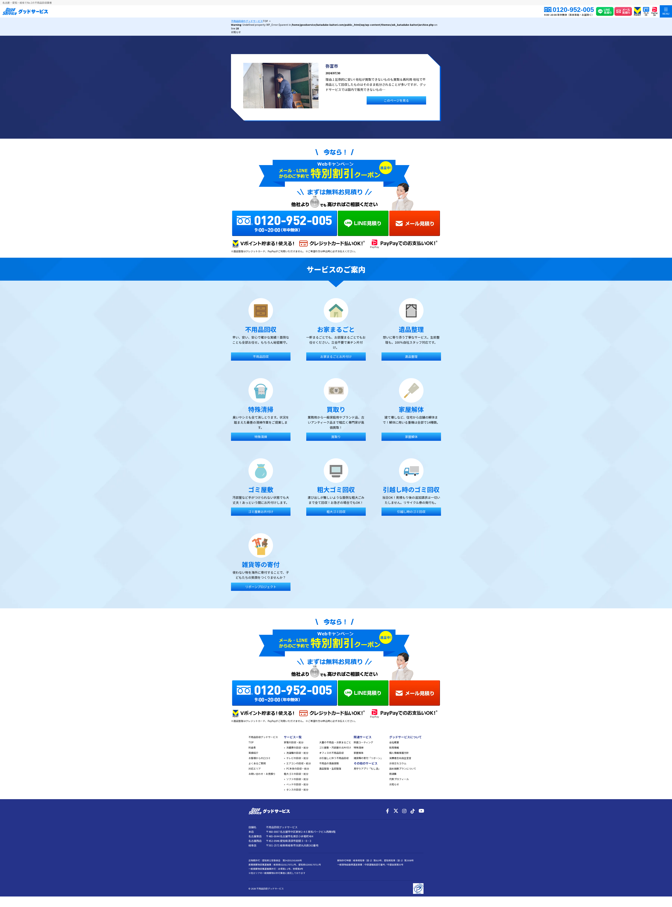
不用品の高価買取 (329, 763)
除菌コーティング (363, 742)
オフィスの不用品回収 (331, 753)
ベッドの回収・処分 (297, 784)
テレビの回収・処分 (297, 758)
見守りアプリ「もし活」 (367, 768)
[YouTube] (421, 811)
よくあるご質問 (257, 763)
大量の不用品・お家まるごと (335, 742)
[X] (395, 811)
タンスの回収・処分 (297, 789)
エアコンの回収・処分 (298, 763)
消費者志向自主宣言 (400, 758)
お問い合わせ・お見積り (261, 774)
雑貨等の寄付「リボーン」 (368, 758)
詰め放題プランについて (402, 768)
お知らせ (394, 784)
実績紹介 (253, 753)
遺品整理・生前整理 (330, 768)
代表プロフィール (399, 779)
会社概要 (394, 742)
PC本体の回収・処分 (297, 768)
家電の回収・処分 (293, 742)
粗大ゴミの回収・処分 (296, 774)
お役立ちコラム (397, 763)
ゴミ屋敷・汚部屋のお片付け (335, 747)
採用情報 (394, 747)
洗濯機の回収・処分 (297, 753)
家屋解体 (358, 753)
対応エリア (254, 768)
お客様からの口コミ (259, 758)
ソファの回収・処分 (297, 779)
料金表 (252, 747)
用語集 (393, 774)
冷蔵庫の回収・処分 (297, 747)
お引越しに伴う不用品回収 (334, 758)
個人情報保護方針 (399, 753)
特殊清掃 (358, 747)
